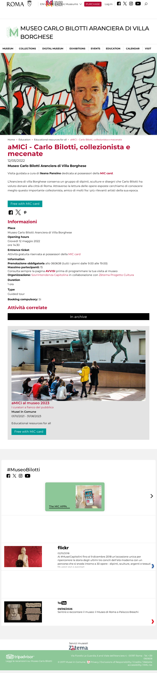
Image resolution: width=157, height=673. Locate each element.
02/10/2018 (104, 560)
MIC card (74, 254)
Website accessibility (140, 663)
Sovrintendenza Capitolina (49, 275)
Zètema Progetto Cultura (116, 275)
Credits (137, 662)
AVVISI (50, 271)
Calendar (133, 48)
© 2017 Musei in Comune (71, 662)
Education (113, 48)
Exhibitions (77, 48)
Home (11, 139)
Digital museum (52, 48)
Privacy (95, 662)
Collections (27, 48)
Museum (7, 48)
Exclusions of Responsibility (116, 662)
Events (95, 48)
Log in (109, 4)
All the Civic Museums (64, 4)
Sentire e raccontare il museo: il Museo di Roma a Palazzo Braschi (98, 611)
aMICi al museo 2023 (30, 403)
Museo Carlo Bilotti (41, 661)
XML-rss (147, 665)
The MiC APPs (58, 506)
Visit (148, 48)
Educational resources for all (50, 139)
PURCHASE (93, 4)
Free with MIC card (25, 204)
